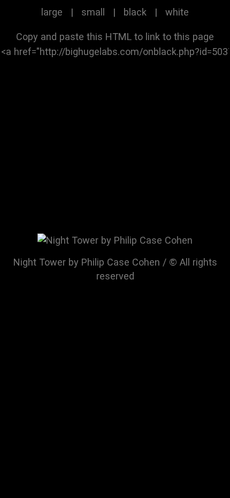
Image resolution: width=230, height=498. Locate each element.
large (52, 12)
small (93, 12)
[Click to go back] (115, 239)
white (177, 12)
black (135, 12)
